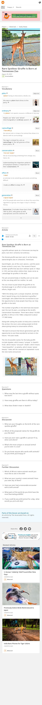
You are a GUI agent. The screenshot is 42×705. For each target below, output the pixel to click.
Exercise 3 (5, 387)
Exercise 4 (5, 417)
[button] (21, 218)
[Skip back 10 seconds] (30, 236)
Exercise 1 (5, 87)
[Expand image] (21, 47)
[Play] (3, 236)
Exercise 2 (5, 228)
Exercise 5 (5, 465)
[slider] (2, 239)
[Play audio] (7, 93)
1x (34, 236)
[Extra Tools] (39, 236)
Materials (18, 7)
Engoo (4, 27)
